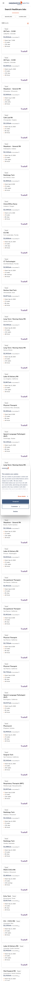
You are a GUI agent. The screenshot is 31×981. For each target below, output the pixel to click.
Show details (22, 496)
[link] (15, 3)
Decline (15, 511)
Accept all (16, 501)
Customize (14, 506)
